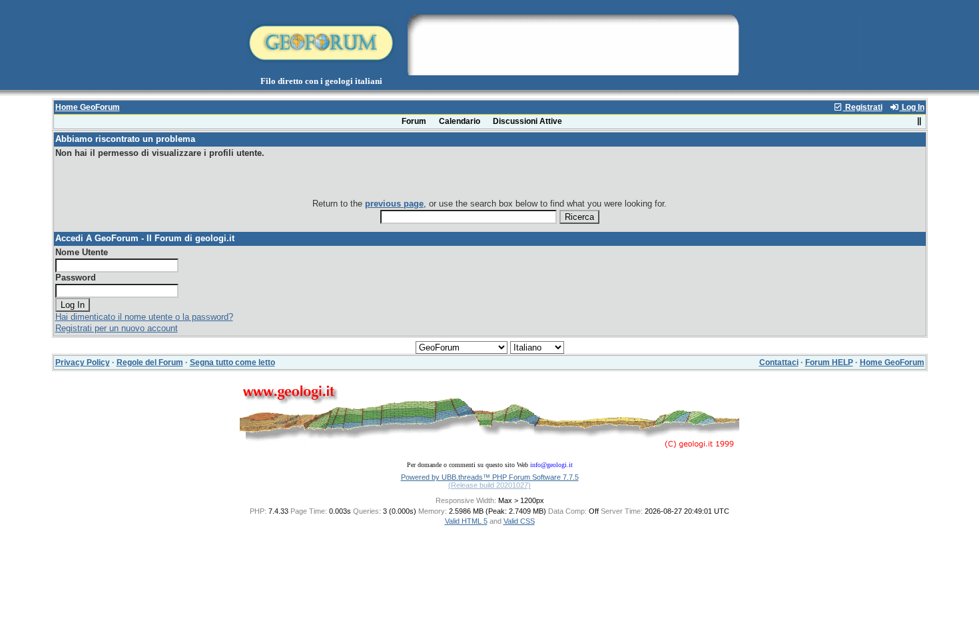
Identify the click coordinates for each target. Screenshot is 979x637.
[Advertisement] (573, 42)
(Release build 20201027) (489, 485)
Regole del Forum (150, 362)
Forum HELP (829, 362)
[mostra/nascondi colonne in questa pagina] (919, 121)
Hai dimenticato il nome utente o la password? (144, 317)
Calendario (459, 121)
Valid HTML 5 (466, 521)
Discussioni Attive (527, 121)
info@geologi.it (551, 464)
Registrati (862, 107)
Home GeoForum (87, 107)
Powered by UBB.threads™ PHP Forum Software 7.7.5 (490, 477)
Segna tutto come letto (232, 362)
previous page (394, 204)
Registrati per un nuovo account (116, 328)
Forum (414, 121)
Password (75, 278)
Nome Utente (81, 252)
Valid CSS (519, 521)
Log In (912, 107)
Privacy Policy (82, 362)
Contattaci (779, 362)
